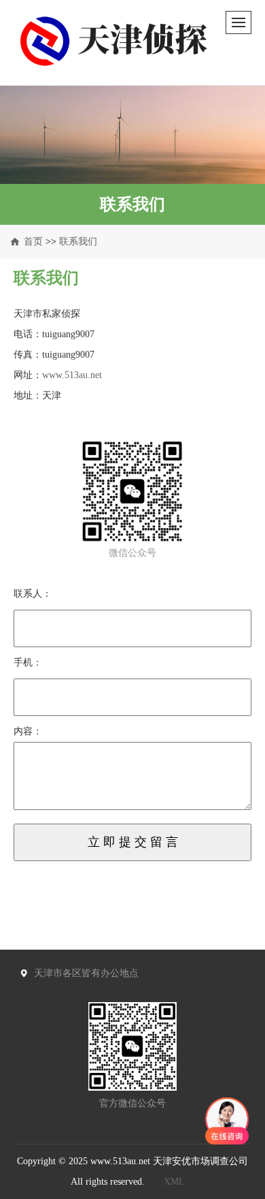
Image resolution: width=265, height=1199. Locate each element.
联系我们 (78, 241)
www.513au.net (72, 375)
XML (174, 1182)
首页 (33, 241)
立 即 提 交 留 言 (133, 842)
